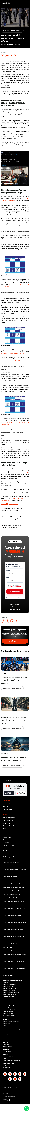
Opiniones (6, 840)
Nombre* (8, 570)
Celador (4, 1058)
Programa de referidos (9, 826)
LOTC (26, 473)
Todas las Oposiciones (9, 804)
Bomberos (6, 1019)
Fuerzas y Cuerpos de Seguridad (12, 980)
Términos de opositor (9, 845)
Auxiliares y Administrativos (12, 857)
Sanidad (5, 1054)
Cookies (5, 1090)
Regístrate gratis (15, 591)
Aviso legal (6, 1093)
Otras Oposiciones (8, 1063)
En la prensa (6, 842)
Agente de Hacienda (7, 1051)
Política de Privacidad (15, 586)
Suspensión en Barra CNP (13, 361)
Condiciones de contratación (10, 1087)
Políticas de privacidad (9, 1096)
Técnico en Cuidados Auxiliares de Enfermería (13, 1056)
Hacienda (6, 1049)
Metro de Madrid (6, 1067)
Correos (4, 1065)
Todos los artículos (8, 820)
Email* (8, 577)
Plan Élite (5, 806)
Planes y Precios (7, 809)
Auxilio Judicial (6, 1044)
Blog (4, 828)
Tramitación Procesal (7, 1046)
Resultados (6, 848)
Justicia (5, 1042)
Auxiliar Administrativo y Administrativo (12, 1060)
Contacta (8, 780)
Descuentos (6, 823)
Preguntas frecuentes (9, 818)
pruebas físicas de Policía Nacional (15, 199)
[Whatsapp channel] (20, 1079)
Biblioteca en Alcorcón (9, 851)
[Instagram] (10, 1074)
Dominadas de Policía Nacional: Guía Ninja (13, 353)
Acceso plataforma (8, 837)
